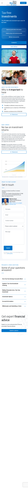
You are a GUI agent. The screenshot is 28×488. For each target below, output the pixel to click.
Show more (15, 114)
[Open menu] (2, 3)
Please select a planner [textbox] (11, 226)
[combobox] (14, 226)
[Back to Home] (12, 3)
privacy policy (10, 253)
